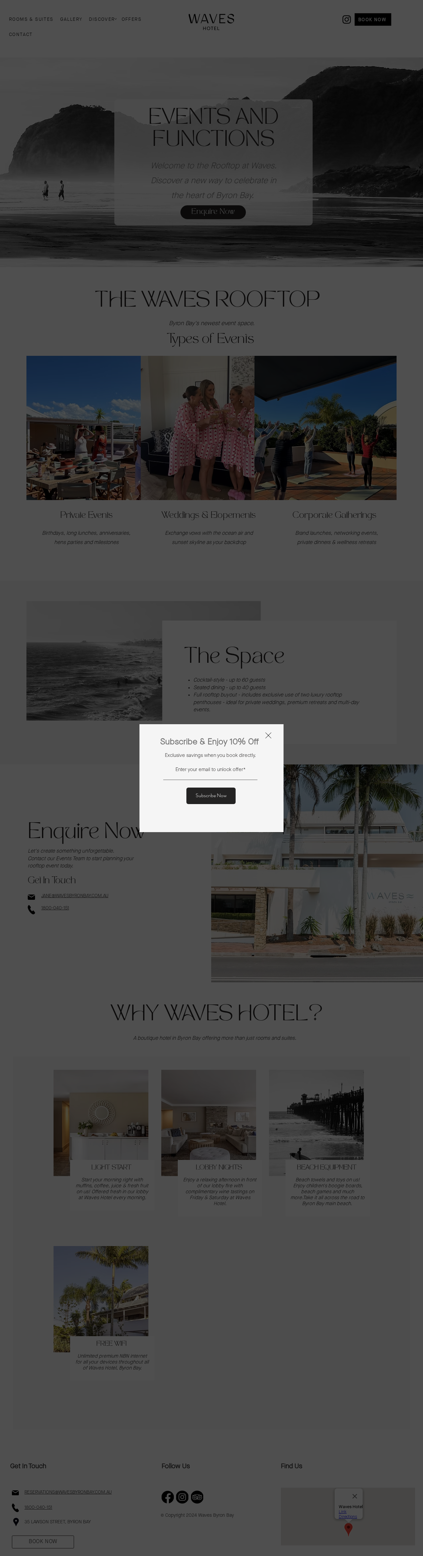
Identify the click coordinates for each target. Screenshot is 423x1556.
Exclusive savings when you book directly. (210, 755)
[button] (268, 735)
